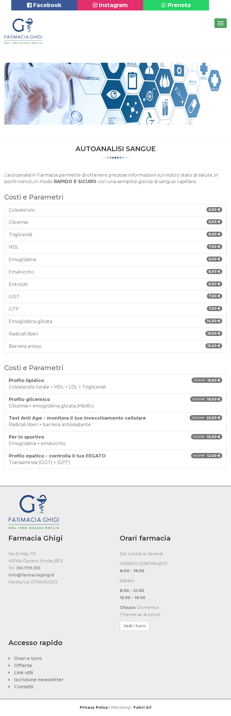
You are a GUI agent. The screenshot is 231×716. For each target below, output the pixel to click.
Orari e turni (27, 658)
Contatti (23, 686)
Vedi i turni (134, 625)
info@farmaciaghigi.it (31, 575)
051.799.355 (28, 567)
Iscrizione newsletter (38, 679)
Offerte (22, 665)
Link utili (23, 672)
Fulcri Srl (142, 707)
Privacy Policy (94, 707)
